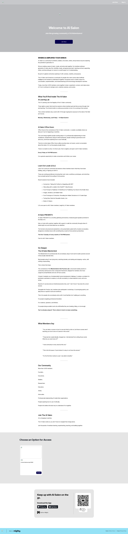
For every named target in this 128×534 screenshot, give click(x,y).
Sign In (123, 2)
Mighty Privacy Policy (121, 530)
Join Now (115, 2)
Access (39, 472)
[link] (31, 460)
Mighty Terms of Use (110, 530)
